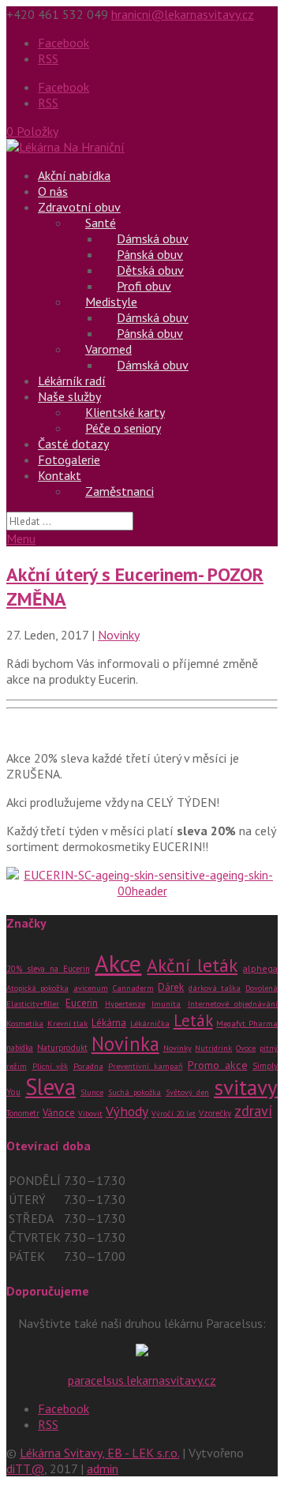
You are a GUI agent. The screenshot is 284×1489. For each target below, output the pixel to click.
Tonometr (22, 1113)
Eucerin (81, 1003)
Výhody (127, 1111)
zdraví (253, 1110)
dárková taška (215, 988)
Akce (118, 962)
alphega (260, 968)
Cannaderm (133, 988)
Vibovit (90, 1113)
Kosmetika (24, 1023)
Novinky (119, 635)
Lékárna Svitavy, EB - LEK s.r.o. (99, 1453)
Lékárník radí (72, 380)
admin (102, 1468)
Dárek (171, 987)
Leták (193, 1020)
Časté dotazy (73, 444)
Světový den (187, 1092)
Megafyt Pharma (247, 1023)
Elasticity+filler (32, 1004)
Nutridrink (213, 1048)
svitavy (246, 1087)
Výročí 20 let (173, 1113)
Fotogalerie (69, 459)
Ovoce (246, 1048)
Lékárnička (150, 1023)
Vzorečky (215, 1113)
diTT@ (25, 1468)
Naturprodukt (62, 1047)
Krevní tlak (67, 1023)
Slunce (91, 1092)
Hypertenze (125, 1004)
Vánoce (59, 1113)
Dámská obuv (153, 365)
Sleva (50, 1086)
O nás (53, 191)
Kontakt (59, 475)
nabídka (19, 1047)
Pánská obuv (150, 333)
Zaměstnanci (119, 491)
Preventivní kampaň (145, 1066)
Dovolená (261, 988)
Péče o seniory (123, 428)
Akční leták (192, 965)
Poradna (88, 1066)
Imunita (166, 1003)
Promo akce (218, 1065)
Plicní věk (50, 1066)
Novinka (125, 1043)
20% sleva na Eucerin (48, 968)
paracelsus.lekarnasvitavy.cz (142, 1380)
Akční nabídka (74, 175)
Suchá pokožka (134, 1092)
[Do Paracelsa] (142, 1352)
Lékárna (109, 1022)
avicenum (90, 988)
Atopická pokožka (37, 988)
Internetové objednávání (233, 1004)
